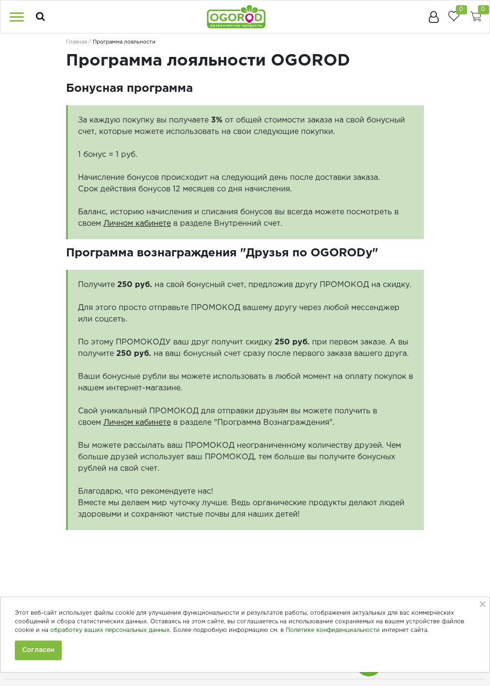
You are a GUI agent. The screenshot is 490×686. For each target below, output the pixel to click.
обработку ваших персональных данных (110, 630)
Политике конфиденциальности (333, 630)
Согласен (38, 650)
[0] (453, 16)
